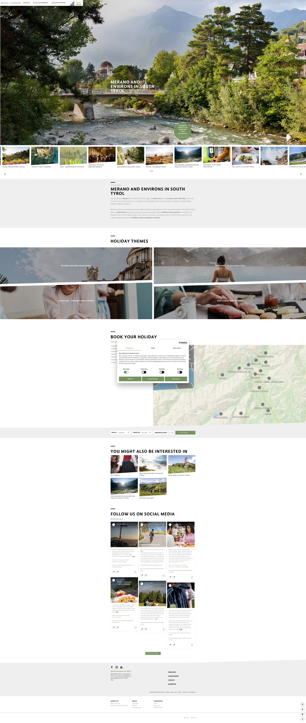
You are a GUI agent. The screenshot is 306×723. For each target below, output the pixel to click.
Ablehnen (130, 379)
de (184, 717)
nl (192, 717)
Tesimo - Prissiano (116, 362)
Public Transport (158, 707)
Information (158, 701)
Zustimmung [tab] (129, 348)
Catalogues (135, 703)
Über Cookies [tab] (177, 348)
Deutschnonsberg (116, 346)
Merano (113, 354)
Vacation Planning (58, 3)
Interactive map (136, 707)
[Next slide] (301, 174)
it (187, 717)
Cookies (167, 692)
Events (155, 703)
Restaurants (157, 705)
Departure (136, 432)
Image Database (173, 676)
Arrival (114, 432)
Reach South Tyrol (115, 703)
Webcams (134, 705)
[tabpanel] (15, 157)
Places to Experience (40, 3)
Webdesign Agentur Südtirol (113, 718)
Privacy (180, 692)
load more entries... (153, 653)
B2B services (172, 684)
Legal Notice (174, 692)
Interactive (114, 701)
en (189, 717)
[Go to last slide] (5, 174)
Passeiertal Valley (116, 359)
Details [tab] (153, 348)
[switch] (144, 372)
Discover (26, 3)
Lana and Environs (116, 351)
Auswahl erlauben (153, 379)
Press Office (172, 672)
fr (194, 717)
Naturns (113, 357)
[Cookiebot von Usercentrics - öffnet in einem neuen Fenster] (180, 343)
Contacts (171, 680)
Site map (185, 692)
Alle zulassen (176, 379)
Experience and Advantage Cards (119, 705)
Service (134, 701)
